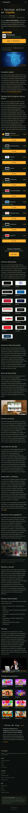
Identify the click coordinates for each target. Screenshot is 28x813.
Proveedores (4, 767)
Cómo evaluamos (21, 17)
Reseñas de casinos (5, 760)
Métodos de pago (5, 775)
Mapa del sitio (4, 785)
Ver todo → (22, 725)
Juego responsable (5, 792)
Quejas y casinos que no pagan (7, 777)
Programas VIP (4, 779)
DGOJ (5, 510)
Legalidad (3, 773)
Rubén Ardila (12, 15)
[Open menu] (25, 2)
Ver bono (14, 140)
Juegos (2, 765)
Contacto (3, 790)
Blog (2, 787)
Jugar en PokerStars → (14, 41)
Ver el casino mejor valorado (14, 91)
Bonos (2, 762)
